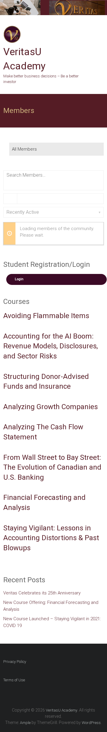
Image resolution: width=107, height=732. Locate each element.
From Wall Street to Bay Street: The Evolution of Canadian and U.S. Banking (52, 467)
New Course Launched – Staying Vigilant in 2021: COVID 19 (52, 622)
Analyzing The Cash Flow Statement (43, 432)
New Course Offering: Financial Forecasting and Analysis (50, 606)
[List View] (24, 198)
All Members (24, 149)
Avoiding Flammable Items (46, 316)
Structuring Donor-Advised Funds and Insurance (46, 381)
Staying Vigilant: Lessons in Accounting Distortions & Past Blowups (51, 538)
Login (19, 279)
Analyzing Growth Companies (50, 407)
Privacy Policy (14, 661)
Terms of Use (14, 680)
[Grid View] (11, 198)
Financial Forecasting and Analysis (44, 502)
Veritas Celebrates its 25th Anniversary (42, 593)
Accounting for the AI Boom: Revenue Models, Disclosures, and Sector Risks (50, 346)
